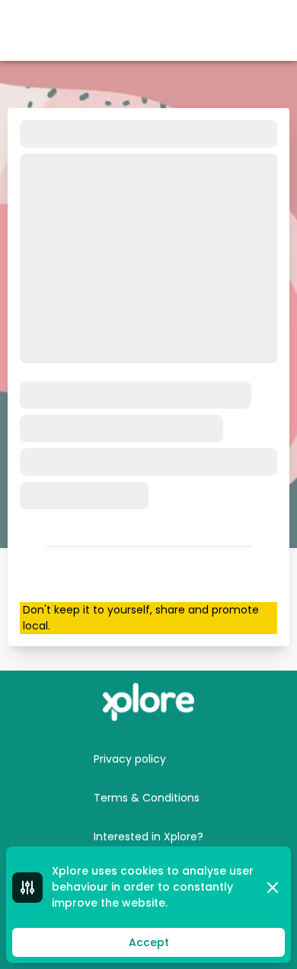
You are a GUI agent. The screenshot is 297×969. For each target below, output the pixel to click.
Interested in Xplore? (148, 836)
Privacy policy (130, 759)
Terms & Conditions (147, 797)
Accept (149, 942)
